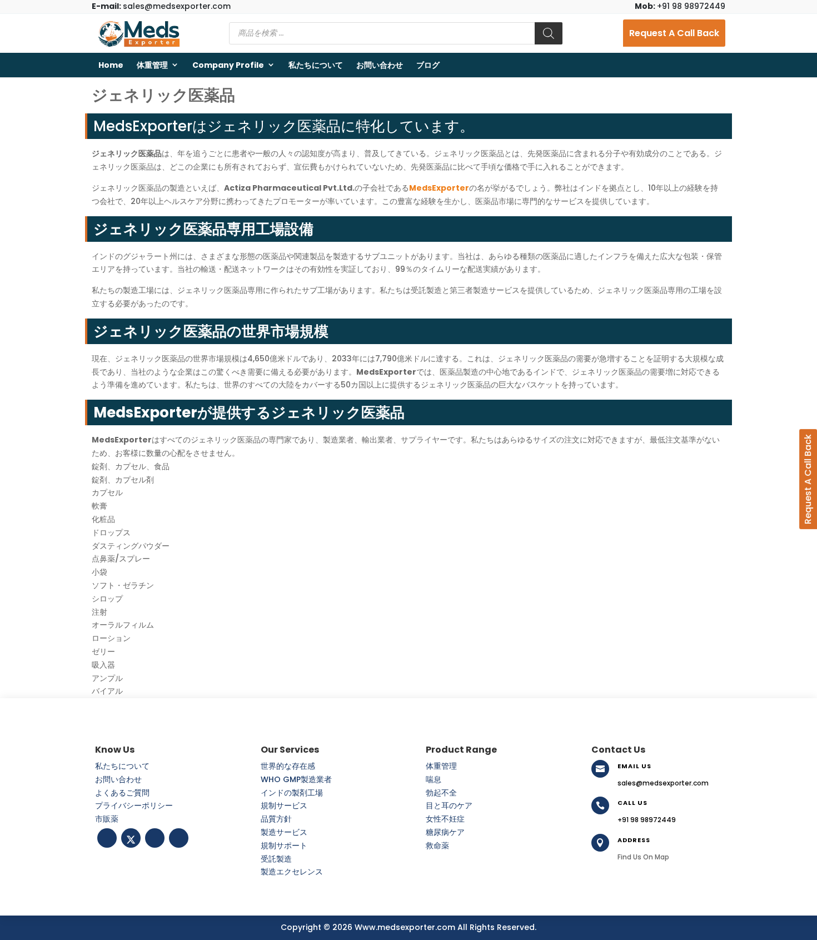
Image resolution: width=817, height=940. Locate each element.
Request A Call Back (674, 33)
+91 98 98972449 (680, 6)
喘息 (433, 779)
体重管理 (152, 65)
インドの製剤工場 (292, 792)
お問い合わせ (379, 65)
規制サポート (284, 845)
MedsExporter (439, 187)
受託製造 (276, 858)
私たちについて (315, 65)
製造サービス (284, 832)
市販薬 (106, 818)
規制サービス (284, 805)
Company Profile (228, 65)
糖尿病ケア (445, 832)
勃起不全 (441, 792)
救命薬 (437, 845)
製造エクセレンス (292, 871)
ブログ (428, 65)
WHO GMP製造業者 (296, 779)
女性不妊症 (445, 818)
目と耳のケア (449, 805)
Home (110, 65)
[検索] (548, 33)
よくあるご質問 (122, 792)
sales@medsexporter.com (161, 6)
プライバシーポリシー (134, 805)
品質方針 (276, 818)
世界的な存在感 (288, 766)
